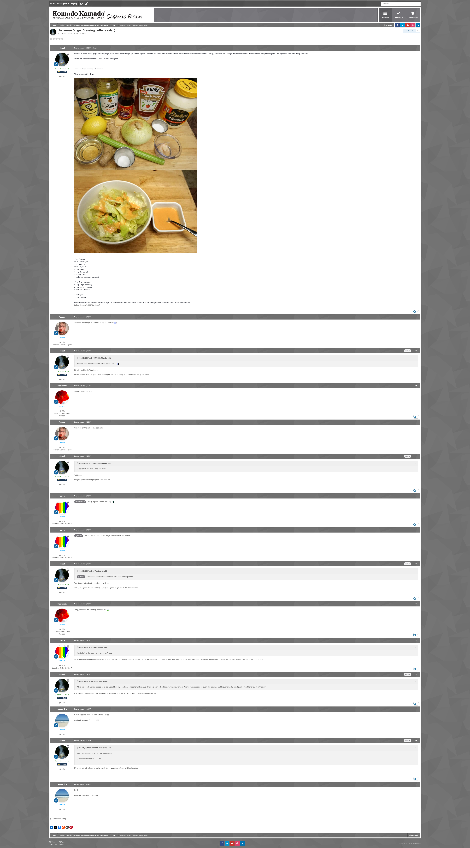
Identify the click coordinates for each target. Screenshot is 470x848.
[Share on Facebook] (59, 827)
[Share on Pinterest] (71, 827)
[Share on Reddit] (63, 827)
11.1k (63, 411)
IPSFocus (62, 842)
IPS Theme (52, 842)
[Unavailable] (135, 123)
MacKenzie (62, 386)
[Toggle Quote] (78, 358)
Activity (398, 17)
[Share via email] (67, 827)
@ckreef (79, 536)
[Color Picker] (86, 3)
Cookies (61, 844)
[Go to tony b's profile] (62, 507)
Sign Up (74, 4)
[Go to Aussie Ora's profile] (62, 720)
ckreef (63, 33)
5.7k (63, 734)
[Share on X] (55, 827)
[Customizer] (81, 3)
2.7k (63, 342)
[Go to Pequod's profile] (62, 328)
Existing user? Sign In (59, 4)
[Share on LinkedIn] (51, 827)
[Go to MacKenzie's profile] (62, 397)
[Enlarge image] (108, 610)
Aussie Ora (62, 709)
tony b (62, 496)
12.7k (63, 521)
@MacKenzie (80, 502)
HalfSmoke (102, 358)
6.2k (63, 76)
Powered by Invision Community (410, 843)
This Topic (409, 4)
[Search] (418, 4)
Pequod (62, 317)
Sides (84, 33)
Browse (385, 17)
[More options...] (415, 48)
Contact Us (53, 844)
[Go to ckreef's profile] (53, 32)
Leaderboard (413, 17)
